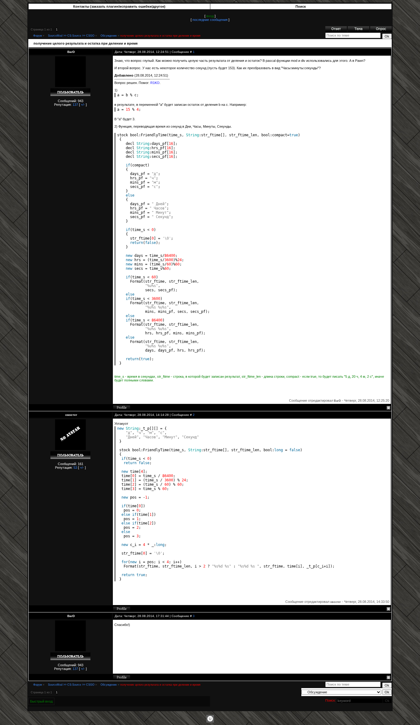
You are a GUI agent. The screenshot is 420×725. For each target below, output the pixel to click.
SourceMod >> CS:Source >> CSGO (71, 35)
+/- (83, 104)
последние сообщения (210, 20)
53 (75, 467)
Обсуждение (109, 35)
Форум (37, 35)
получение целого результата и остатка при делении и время (160, 35)
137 (75, 104)
